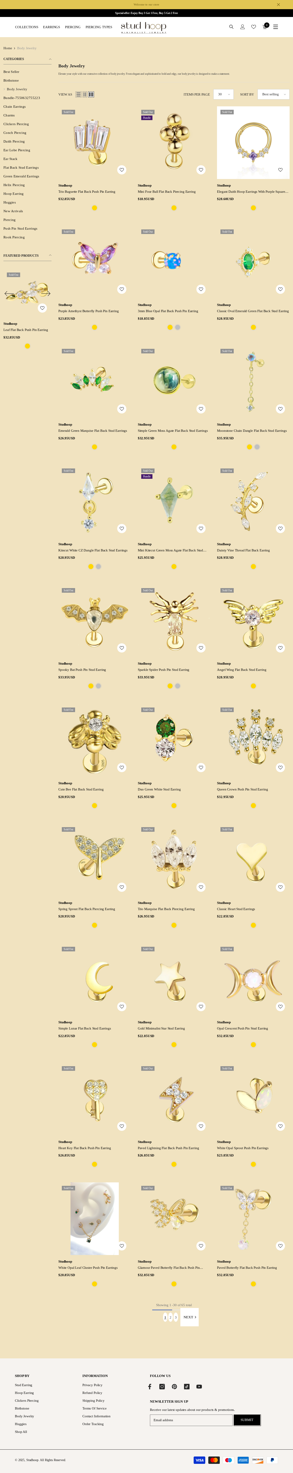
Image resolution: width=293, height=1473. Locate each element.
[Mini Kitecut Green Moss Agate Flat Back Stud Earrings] (174, 501)
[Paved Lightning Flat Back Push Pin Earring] (174, 1099)
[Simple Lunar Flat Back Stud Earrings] (94, 979)
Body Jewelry (26, 48)
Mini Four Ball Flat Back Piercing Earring (167, 191)
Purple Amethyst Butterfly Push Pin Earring (88, 311)
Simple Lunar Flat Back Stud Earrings (84, 1028)
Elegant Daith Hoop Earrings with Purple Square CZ (251, 192)
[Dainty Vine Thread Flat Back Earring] (253, 501)
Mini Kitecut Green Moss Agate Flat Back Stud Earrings (170, 550)
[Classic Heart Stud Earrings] (253, 860)
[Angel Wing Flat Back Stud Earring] (253, 621)
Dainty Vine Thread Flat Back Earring (243, 550)
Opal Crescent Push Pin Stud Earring (242, 1028)
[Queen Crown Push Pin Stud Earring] (253, 740)
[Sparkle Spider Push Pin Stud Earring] (174, 621)
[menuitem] (27, 71)
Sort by (247, 94)
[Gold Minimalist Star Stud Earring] (174, 979)
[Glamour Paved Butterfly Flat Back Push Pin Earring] (174, 1218)
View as (65, 94)
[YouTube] (199, 1386)
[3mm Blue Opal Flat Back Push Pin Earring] (174, 262)
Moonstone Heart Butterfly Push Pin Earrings (26, 330)
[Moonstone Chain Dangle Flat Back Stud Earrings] (253, 381)
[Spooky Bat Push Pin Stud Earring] (94, 621)
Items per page (197, 94)
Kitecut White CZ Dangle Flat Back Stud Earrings (93, 550)
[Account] (242, 27)
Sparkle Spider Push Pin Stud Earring (164, 670)
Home (7, 48)
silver (177, 327)
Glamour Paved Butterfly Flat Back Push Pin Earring (169, 1268)
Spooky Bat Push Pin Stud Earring (82, 670)
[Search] (231, 26)
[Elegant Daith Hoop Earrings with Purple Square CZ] (253, 142)
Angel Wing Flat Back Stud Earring (241, 670)
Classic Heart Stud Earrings (236, 909)
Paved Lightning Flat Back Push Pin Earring (168, 1148)
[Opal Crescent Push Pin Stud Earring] (253, 979)
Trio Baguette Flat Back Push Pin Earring (86, 191)
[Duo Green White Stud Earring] (174, 740)
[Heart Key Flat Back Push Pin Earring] (94, 1099)
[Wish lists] (253, 27)
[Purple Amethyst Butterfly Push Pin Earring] (94, 262)
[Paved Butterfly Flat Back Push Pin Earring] (253, 1218)
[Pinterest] (174, 1386)
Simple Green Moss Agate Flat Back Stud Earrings (173, 430)
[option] (27, 309)
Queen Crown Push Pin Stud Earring (242, 789)
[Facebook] (149, 1386)
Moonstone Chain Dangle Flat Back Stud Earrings (252, 430)
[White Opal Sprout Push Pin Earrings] (253, 1099)
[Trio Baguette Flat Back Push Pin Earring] (94, 142)
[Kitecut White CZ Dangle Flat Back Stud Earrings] (94, 501)
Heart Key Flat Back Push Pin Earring (84, 1148)
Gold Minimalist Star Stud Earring (161, 1028)
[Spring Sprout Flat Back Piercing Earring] (94, 860)
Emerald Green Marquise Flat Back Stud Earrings (92, 430)
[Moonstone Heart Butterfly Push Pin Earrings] (27, 293)
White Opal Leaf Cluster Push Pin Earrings (88, 1267)
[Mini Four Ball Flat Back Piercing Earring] (174, 142)
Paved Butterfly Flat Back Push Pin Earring (247, 1267)
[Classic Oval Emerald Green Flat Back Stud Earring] (253, 262)
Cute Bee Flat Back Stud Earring (80, 789)
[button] (9, 294)
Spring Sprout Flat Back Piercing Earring (86, 909)
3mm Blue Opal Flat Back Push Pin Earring (168, 311)
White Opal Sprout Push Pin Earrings (243, 1148)
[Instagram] (162, 1386)
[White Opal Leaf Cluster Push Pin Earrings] (94, 1218)
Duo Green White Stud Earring (159, 789)
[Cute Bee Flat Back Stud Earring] (94, 740)
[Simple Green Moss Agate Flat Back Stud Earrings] (174, 381)
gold (27, 346)
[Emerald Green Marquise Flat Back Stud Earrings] (94, 381)
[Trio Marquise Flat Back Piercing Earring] (174, 860)
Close (278, 5)
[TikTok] (187, 1386)
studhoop (10, 323)
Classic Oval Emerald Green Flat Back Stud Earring (253, 311)
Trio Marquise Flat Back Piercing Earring (166, 909)
